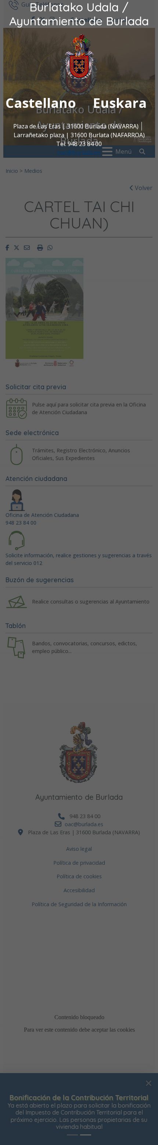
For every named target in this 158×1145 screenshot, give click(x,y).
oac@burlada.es (79, 153)
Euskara (120, 103)
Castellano (41, 103)
